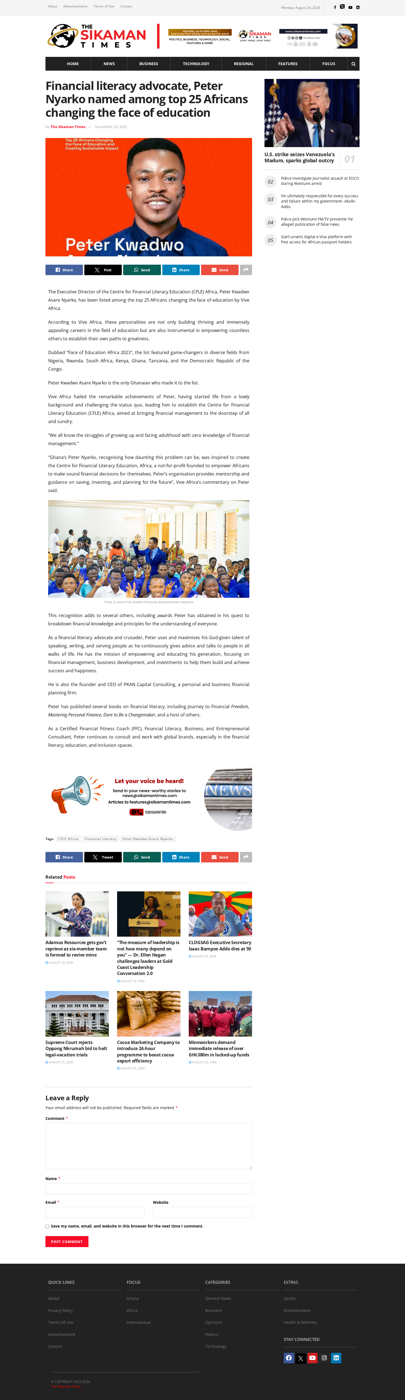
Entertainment (297, 1310)
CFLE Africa (68, 838)
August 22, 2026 (60, 962)
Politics (211, 1334)
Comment (56, 1118)
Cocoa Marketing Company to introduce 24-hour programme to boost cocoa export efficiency (148, 1051)
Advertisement (61, 1334)
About (52, 6)
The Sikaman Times (67, 126)
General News (218, 1298)
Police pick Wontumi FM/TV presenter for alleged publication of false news (317, 221)
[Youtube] (312, 1358)
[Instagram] (324, 1358)
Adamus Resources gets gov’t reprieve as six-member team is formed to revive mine (76, 948)
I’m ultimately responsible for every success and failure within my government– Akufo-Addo (319, 201)
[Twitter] (301, 1358)
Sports (290, 1298)
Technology (196, 63)
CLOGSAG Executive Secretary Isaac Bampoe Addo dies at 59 (220, 945)
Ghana (133, 1298)
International (139, 1322)
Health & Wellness (300, 1322)
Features (288, 63)
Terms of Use (104, 6)
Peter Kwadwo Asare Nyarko (148, 838)
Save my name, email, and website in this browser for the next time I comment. (127, 1226)
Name (53, 1178)
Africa (132, 1310)
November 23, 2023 (111, 126)
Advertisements (75, 6)
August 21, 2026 (60, 1062)
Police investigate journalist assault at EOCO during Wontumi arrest (320, 181)
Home (73, 63)
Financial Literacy (100, 838)
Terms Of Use (60, 1322)
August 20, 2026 (203, 1062)
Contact (126, 6)
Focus (328, 63)
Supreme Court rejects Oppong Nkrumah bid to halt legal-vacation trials (76, 1048)
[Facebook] (289, 1358)
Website (160, 1202)
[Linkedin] (336, 1358)
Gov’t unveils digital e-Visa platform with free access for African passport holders (316, 239)
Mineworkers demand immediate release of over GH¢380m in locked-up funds (219, 1048)
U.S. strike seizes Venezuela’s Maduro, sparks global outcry (299, 157)
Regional (244, 63)
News (109, 63)
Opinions (213, 1322)
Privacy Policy (60, 1310)
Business (148, 63)
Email (52, 1202)
